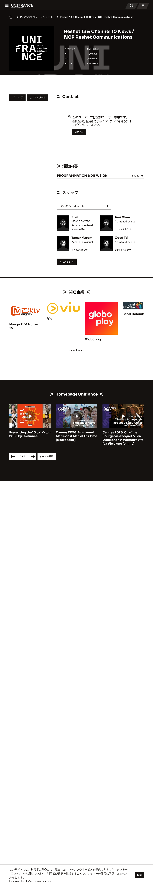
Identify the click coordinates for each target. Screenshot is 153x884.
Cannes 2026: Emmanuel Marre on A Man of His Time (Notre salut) (76, 436)
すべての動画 (46, 456)
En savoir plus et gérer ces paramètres (30, 881)
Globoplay (93, 339)
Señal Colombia (135, 314)
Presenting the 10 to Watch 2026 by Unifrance (30, 434)
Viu (49, 318)
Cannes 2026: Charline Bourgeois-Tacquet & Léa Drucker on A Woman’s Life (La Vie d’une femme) (122, 438)
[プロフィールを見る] (143, 6)
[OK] (139, 875)
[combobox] (84, 206)
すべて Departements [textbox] (72, 206)
